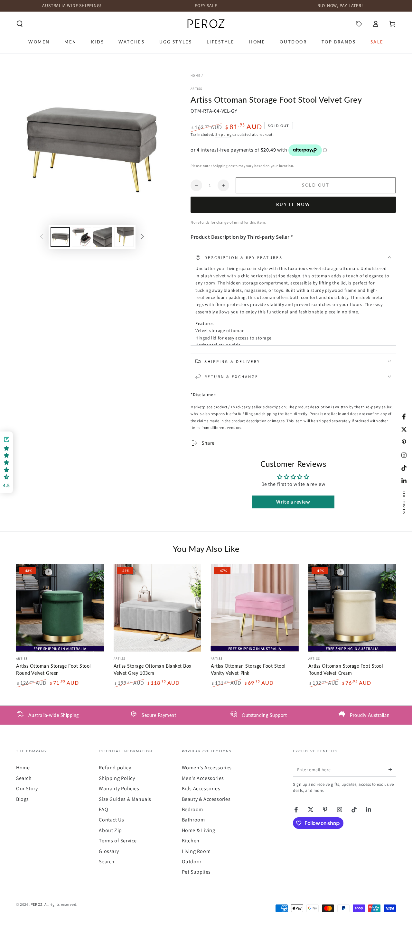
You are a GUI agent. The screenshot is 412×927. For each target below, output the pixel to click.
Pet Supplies (196, 871)
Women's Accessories (207, 767)
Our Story (27, 788)
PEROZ (36, 904)
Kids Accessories (201, 788)
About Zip (110, 830)
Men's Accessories (203, 778)
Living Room (196, 851)
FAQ (103, 809)
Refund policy (115, 767)
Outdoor (191, 861)
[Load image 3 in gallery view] (102, 237)
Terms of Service (118, 840)
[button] (19, 24)
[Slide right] (143, 237)
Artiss (196, 89)
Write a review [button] (293, 501)
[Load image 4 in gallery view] (124, 237)
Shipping (223, 134)
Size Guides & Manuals (125, 799)
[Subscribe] (392, 769)
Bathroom (193, 819)
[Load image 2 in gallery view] (81, 237)
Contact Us (111, 819)
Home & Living (198, 830)
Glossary (109, 851)
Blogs (22, 799)
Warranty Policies (119, 788)
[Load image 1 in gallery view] (60, 237)
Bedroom (192, 809)
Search (24, 778)
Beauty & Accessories (206, 799)
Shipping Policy (117, 778)
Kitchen (191, 840)
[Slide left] (41, 237)
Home (195, 75)
